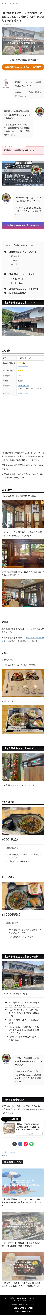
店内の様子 (16, 260)
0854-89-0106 (23, 386)
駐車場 (14, 264)
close (30, 245)
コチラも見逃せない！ (18, 293)
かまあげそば (17, 279)
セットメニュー (18, 283)
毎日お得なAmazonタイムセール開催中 (23, 67)
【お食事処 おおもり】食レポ (21, 274)
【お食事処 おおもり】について (22, 252)
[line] (31, 1144)
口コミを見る (23, 366)
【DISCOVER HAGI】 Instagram (24, 225)
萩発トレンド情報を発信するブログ (23, 1304)
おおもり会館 (23, 393)
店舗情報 (15, 256)
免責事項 (31, 1298)
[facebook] (20, 1144)
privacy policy (21, 1298)
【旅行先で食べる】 (10, 1152)
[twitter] (14, 1144)
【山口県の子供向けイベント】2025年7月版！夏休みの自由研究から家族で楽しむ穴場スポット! (22, 1202)
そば (5, 1155)
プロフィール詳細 (8, 1298)
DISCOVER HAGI (23, 1307)
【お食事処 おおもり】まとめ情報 (23, 288)
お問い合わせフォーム (24, 1300)
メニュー (15, 268)
